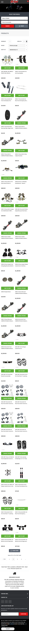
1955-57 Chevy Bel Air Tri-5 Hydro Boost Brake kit (7, 182)
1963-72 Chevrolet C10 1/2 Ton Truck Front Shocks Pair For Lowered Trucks (21, 485)
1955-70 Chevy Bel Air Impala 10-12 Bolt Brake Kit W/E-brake (7, 210)
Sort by (3, 49)
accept (8, 629)
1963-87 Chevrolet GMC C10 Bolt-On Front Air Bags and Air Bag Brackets (21, 540)
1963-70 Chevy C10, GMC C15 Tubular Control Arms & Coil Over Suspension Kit (7, 485)
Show (2, 45)
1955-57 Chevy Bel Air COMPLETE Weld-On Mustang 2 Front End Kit (7, 155)
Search (8, 26)
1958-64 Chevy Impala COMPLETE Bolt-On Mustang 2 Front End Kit (7, 237)
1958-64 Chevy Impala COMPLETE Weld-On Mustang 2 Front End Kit (21, 237)
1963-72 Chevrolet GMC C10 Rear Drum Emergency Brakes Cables (21, 513)
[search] (6, 2)
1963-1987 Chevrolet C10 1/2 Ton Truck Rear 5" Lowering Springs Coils (21, 375)
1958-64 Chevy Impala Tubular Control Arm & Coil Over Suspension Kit (21, 265)
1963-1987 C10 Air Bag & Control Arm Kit (20, 347)
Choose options (21, 123)
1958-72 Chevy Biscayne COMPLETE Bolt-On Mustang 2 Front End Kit (21, 292)
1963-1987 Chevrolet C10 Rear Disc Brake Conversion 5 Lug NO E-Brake (21, 402)
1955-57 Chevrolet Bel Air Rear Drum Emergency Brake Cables (21, 99)
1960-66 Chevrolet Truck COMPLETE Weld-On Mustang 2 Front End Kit (7, 347)
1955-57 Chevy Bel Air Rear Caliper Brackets (21, 155)
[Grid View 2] (26, 41)
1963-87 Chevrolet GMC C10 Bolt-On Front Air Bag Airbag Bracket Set (7, 540)
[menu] (2, 2)
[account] (23, 2)
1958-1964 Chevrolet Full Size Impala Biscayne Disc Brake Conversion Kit (21, 210)
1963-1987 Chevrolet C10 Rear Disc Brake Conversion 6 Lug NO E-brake (21, 430)
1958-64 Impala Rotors (6, 291)
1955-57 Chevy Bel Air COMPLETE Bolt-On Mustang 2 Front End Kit (21, 127)
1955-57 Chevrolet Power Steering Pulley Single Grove (7, 127)
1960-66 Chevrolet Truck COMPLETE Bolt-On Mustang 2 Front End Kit (21, 320)
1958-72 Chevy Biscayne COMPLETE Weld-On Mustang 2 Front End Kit (7, 320)
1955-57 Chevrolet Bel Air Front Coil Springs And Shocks (6, 99)
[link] (7, 59)
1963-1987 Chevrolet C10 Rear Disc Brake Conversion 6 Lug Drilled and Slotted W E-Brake (7, 430)
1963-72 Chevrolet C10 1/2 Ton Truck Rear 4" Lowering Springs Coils (7, 513)
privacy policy (4, 625)
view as (19, 41)
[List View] (24, 41)
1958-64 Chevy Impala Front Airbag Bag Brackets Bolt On (7, 265)
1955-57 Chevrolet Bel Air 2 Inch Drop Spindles (21, 72)
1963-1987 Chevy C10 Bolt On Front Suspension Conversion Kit (7, 458)
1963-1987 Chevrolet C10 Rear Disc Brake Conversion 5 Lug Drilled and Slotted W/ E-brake (7, 402)
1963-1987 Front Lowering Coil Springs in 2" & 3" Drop (21, 458)
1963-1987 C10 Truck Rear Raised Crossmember (6, 375)
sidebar (3, 41)
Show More (15, 550)
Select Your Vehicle (14, 14)
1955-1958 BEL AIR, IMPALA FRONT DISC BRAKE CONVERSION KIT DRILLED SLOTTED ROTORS (7, 72)
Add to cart (7, 68)
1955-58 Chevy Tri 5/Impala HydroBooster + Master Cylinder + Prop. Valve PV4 (21, 182)
